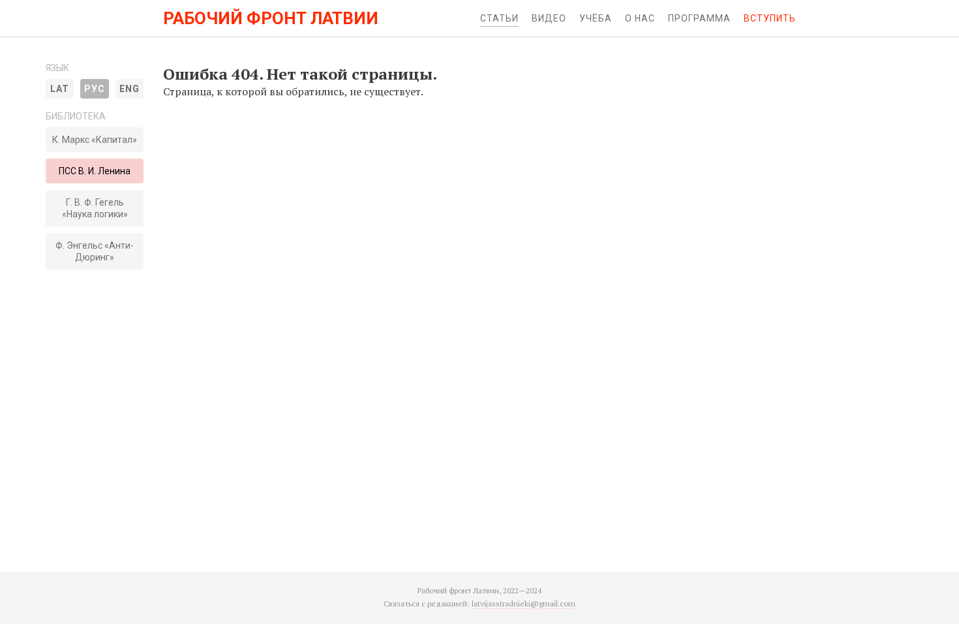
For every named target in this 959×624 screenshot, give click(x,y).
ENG (129, 89)
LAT (59, 89)
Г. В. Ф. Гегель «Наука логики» (95, 208)
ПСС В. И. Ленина (94, 171)
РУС (94, 89)
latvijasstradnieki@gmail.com (523, 603)
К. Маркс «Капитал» (94, 139)
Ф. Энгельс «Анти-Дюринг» (94, 251)
